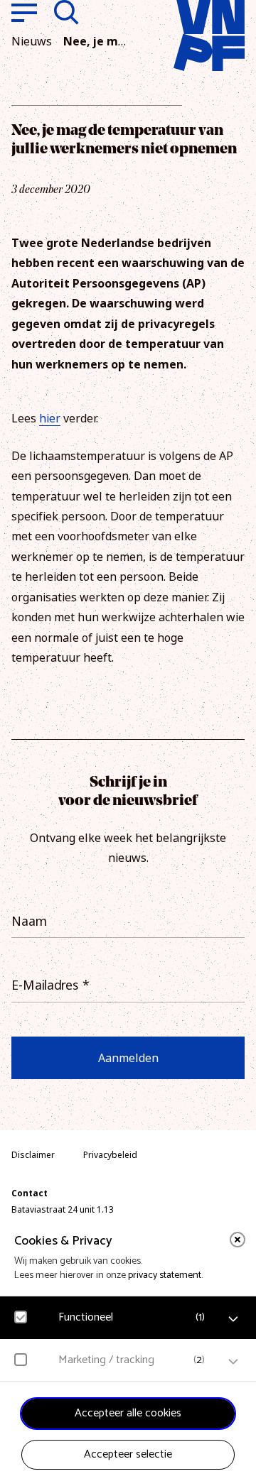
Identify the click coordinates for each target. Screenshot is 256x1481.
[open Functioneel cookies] (233, 1319)
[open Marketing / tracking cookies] (233, 1361)
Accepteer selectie (128, 1454)
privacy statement (164, 1275)
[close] (237, 1239)
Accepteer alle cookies (128, 1413)
